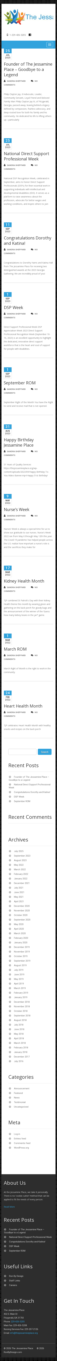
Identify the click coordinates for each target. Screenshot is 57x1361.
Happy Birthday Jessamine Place (19, 442)
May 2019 (19, 979)
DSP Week (13, 307)
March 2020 (20, 933)
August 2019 (20, 965)
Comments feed (22, 1143)
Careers (13, 1285)
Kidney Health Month (24, 581)
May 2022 (19, 865)
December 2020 (22, 906)
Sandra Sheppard (16, 81)
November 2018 (22, 1006)
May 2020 (19, 924)
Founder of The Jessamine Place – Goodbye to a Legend (28, 69)
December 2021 (22, 883)
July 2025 (18, 851)
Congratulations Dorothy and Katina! (27, 240)
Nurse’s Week (16, 509)
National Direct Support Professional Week (26, 156)
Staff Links (14, 1280)
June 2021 (19, 892)
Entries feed (20, 1138)
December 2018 (22, 1002)
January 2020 (20, 942)
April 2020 (19, 928)
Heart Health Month (23, 706)
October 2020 (21, 915)
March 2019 (20, 988)
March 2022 (20, 869)
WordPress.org (21, 1147)
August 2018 (20, 1020)
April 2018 (19, 1038)
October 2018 (21, 1011)
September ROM (20, 383)
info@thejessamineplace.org (24, 1333)
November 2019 (22, 951)
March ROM (15, 649)
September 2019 (22, 960)
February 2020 (21, 938)
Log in (17, 1134)
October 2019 (21, 956)
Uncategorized (21, 1106)
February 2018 (21, 1047)
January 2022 (20, 878)
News (17, 1097)
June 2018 (19, 1029)
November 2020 (22, 910)
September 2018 (22, 1015)
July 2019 (18, 970)
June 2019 (19, 974)
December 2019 (22, 947)
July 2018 (18, 1024)
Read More (9, 1206)
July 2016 (18, 1061)
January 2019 (20, 997)
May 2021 (19, 897)
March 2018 (20, 1043)
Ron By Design (16, 1276)
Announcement (21, 1088)
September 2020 (22, 919)
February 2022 (21, 874)
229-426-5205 (18, 1321)
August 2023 (20, 860)
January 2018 (20, 1052)
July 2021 (18, 887)
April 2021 (19, 901)
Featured (18, 1093)
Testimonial (20, 1102)
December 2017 (22, 1056)
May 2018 (19, 1034)
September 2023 (22, 855)
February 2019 (21, 992)
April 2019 (19, 983)
